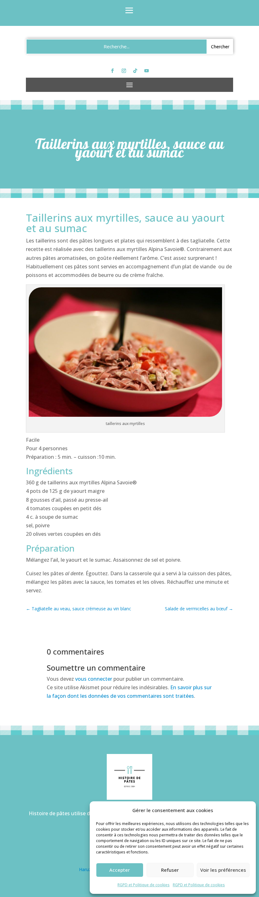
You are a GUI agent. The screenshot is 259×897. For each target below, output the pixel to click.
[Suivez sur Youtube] (146, 70)
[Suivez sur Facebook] (112, 70)
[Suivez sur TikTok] (135, 70)
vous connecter (93, 678)
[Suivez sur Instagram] (123, 70)
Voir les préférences (223, 870)
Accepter (119, 870)
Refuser (170, 870)
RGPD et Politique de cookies (143, 885)
